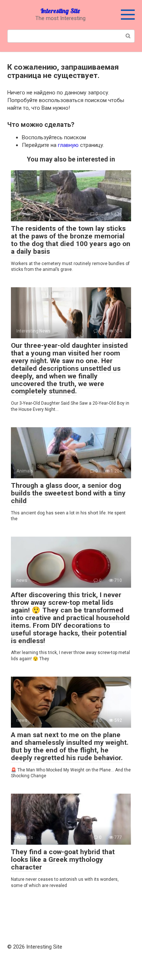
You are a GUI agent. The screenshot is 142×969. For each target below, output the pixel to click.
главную (68, 145)
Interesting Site (60, 11)
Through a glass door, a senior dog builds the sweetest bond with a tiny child (68, 493)
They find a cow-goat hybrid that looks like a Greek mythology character (63, 859)
